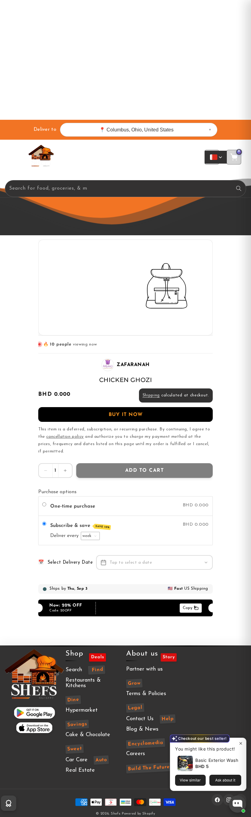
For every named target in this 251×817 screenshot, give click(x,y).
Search (74, 670)
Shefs (116, 813)
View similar (190, 780)
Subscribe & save (80, 526)
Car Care (77, 760)
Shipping (151, 395)
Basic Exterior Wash (216, 760)
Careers (135, 754)
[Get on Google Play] (34, 713)
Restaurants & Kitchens (83, 683)
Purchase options (57, 492)
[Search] (239, 188)
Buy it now (126, 414)
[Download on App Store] (34, 727)
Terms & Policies (146, 694)
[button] (16, 157)
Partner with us (144, 669)
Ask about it (225, 780)
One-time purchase (72, 506)
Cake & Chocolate (88, 735)
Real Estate (80, 770)
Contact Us (140, 719)
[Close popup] (240, 743)
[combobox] (125, 188)
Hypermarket (82, 710)
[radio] (45, 505)
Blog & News (142, 729)
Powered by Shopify (138, 813)
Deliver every (65, 535)
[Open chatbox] (237, 804)
